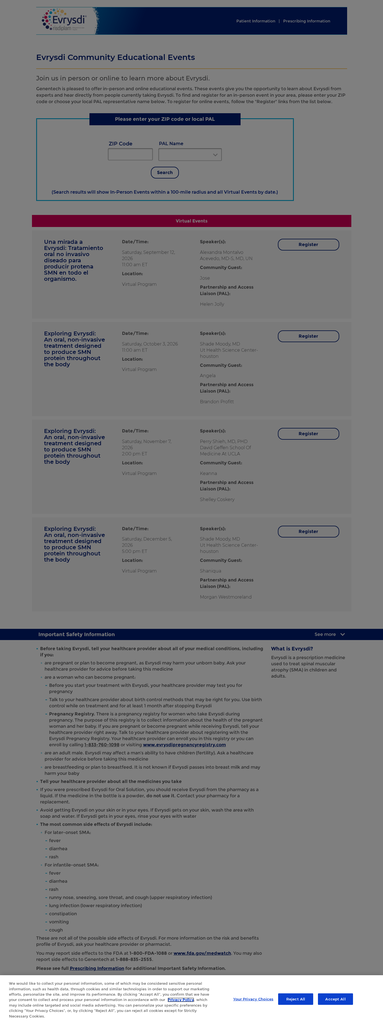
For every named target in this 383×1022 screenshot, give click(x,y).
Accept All (335, 998)
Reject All (295, 998)
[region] (191, 998)
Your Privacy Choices (253, 998)
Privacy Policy (181, 1000)
